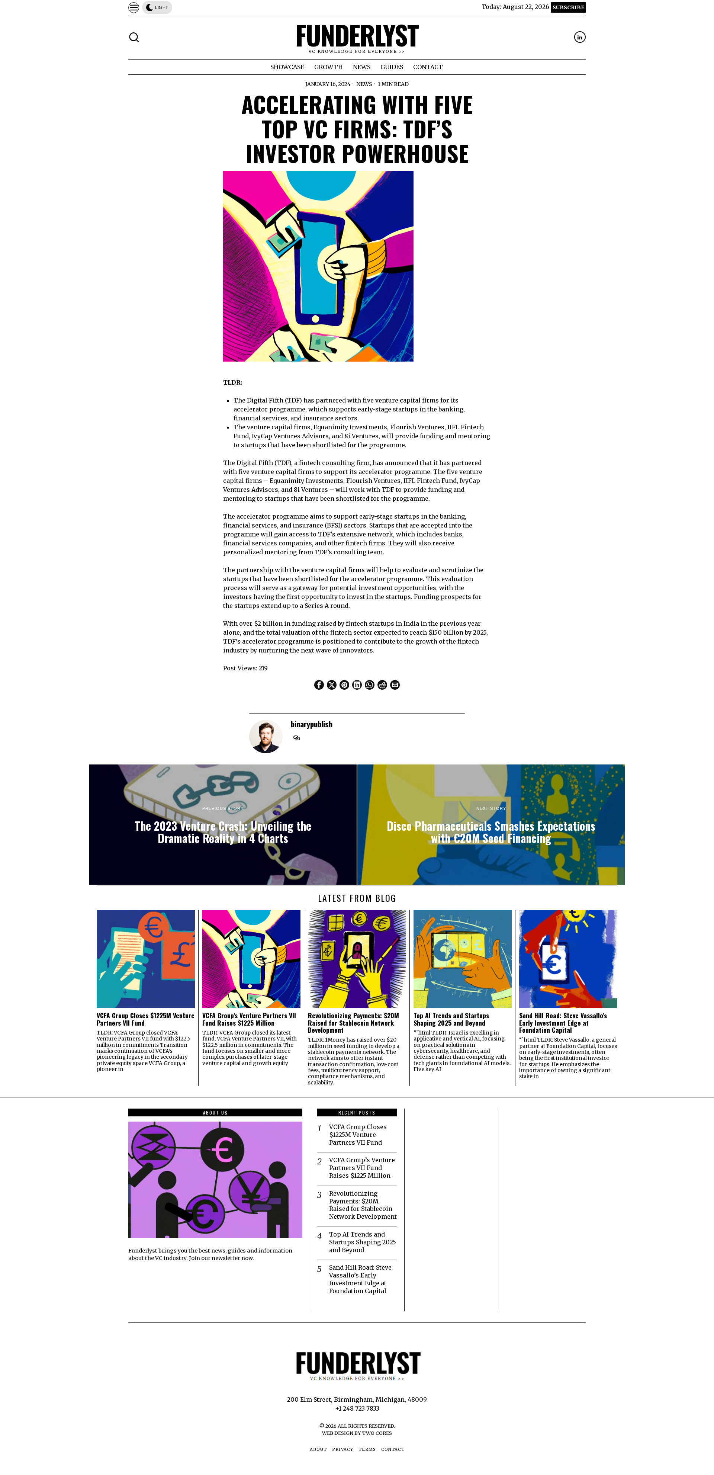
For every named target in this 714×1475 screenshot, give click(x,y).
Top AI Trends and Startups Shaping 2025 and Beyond (451, 1019)
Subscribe (568, 7)
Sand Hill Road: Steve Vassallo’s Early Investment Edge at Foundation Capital (563, 1022)
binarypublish (311, 724)
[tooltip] (580, 37)
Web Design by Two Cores (357, 1433)
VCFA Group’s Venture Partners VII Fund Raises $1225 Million (249, 1019)
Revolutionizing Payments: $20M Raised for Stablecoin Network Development (353, 1022)
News (364, 84)
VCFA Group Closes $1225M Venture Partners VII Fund (145, 1019)
